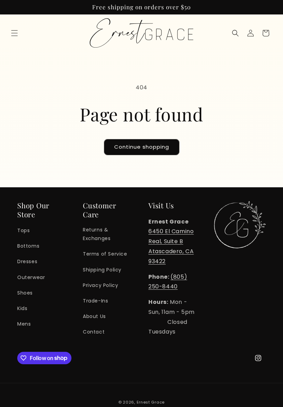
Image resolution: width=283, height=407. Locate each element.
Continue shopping (141, 146)
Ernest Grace (151, 402)
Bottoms (28, 245)
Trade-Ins (95, 300)
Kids (22, 308)
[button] (14, 33)
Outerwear (31, 277)
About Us (94, 316)
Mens (24, 323)
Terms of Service (105, 253)
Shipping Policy (102, 269)
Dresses (27, 261)
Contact (94, 331)
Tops (23, 230)
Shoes (25, 292)
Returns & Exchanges (96, 234)
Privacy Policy (100, 285)
